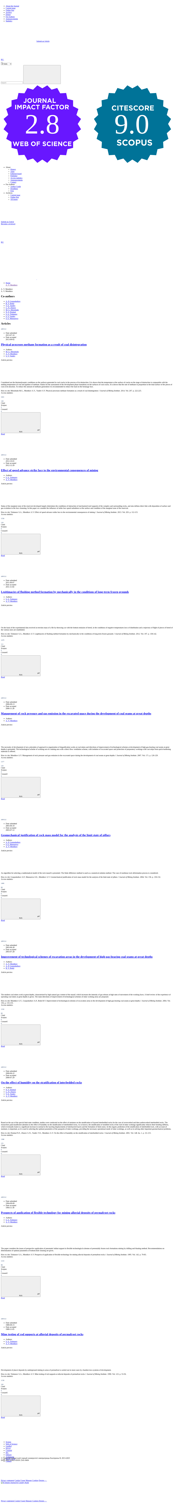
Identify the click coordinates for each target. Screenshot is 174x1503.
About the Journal (12, 6)
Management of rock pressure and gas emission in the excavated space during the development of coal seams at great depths (76, 713)
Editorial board (16, 174)
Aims (12, 172)
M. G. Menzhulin (12, 310)
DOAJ (8, 1448)
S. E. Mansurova (12, 318)
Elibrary (9, 1455)
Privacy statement (7, 1480)
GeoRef (9, 1446)
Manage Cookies (32, 1480)
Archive (9, 12)
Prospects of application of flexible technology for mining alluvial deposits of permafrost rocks (58, 1212)
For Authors (10, 17)
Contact (13, 182)
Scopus (8, 1442)
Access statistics (16, 178)
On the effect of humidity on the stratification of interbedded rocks (41, 1082)
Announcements (12, 19)
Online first (10, 10)
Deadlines (14, 189)
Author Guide (15, 187)
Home (8, 283)
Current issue (11, 8)
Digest (8, 15)
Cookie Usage (20, 1480)
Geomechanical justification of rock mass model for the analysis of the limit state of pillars (55, 835)
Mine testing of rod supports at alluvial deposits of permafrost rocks (42, 1334)
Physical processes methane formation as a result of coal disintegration (44, 344)
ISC (7, 1453)
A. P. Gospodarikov (13, 301)
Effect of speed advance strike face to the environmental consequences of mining (49, 470)
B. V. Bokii (10, 303)
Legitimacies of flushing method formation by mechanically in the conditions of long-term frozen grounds (65, 591)
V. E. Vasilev (10, 306)
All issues (14, 199)
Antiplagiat (10, 1457)
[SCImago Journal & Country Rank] (15, 1483)
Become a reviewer (8, 224)
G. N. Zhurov (11, 308)
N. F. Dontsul (11, 312)
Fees (12, 191)
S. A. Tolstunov (11, 314)
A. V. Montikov (12, 285)
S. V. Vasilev (10, 316)
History (13, 169)
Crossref (9, 1450)
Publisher (13, 176)
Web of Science (11, 1444)
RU (2, 60)
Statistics (9, 21)
